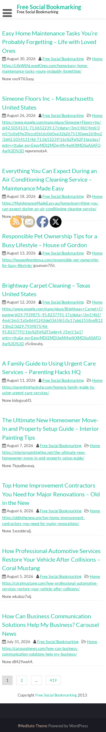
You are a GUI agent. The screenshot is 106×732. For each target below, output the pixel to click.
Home (97, 58)
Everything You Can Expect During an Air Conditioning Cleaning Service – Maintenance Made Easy (49, 179)
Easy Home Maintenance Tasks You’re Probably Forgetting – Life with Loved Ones (49, 42)
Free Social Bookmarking (63, 58)
